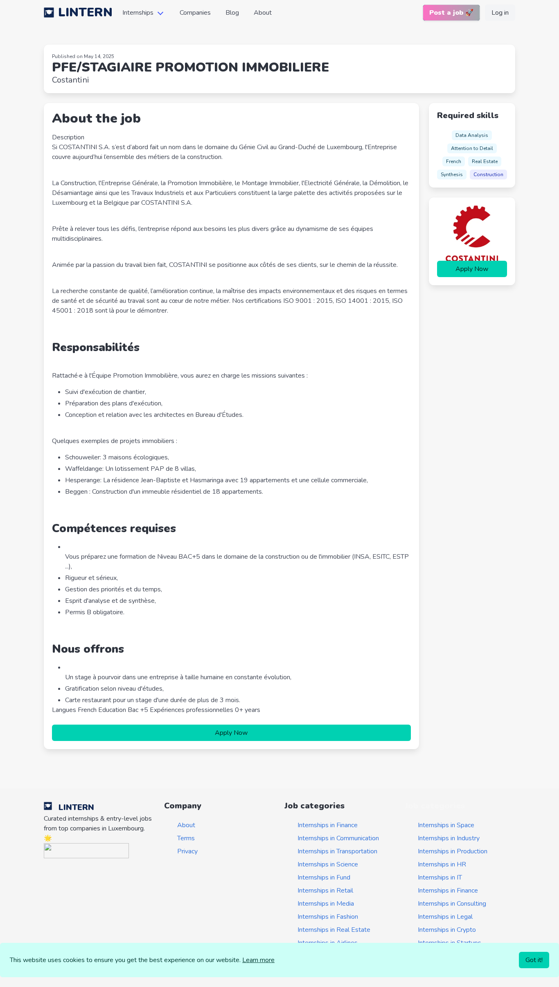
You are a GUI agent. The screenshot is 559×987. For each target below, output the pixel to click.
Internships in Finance (328, 825)
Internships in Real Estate (334, 929)
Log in (500, 12)
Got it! (534, 960)
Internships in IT (440, 877)
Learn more (258, 960)
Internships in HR (442, 864)
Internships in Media (326, 903)
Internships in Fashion (328, 916)
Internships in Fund (324, 877)
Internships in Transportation (337, 851)
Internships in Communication (338, 838)
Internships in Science (328, 864)
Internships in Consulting (452, 903)
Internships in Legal (445, 916)
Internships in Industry (449, 838)
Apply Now (231, 732)
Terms (186, 838)
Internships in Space (446, 825)
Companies (195, 12)
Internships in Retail (325, 890)
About (263, 12)
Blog (232, 12)
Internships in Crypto (447, 929)
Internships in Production (452, 851)
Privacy (187, 851)
